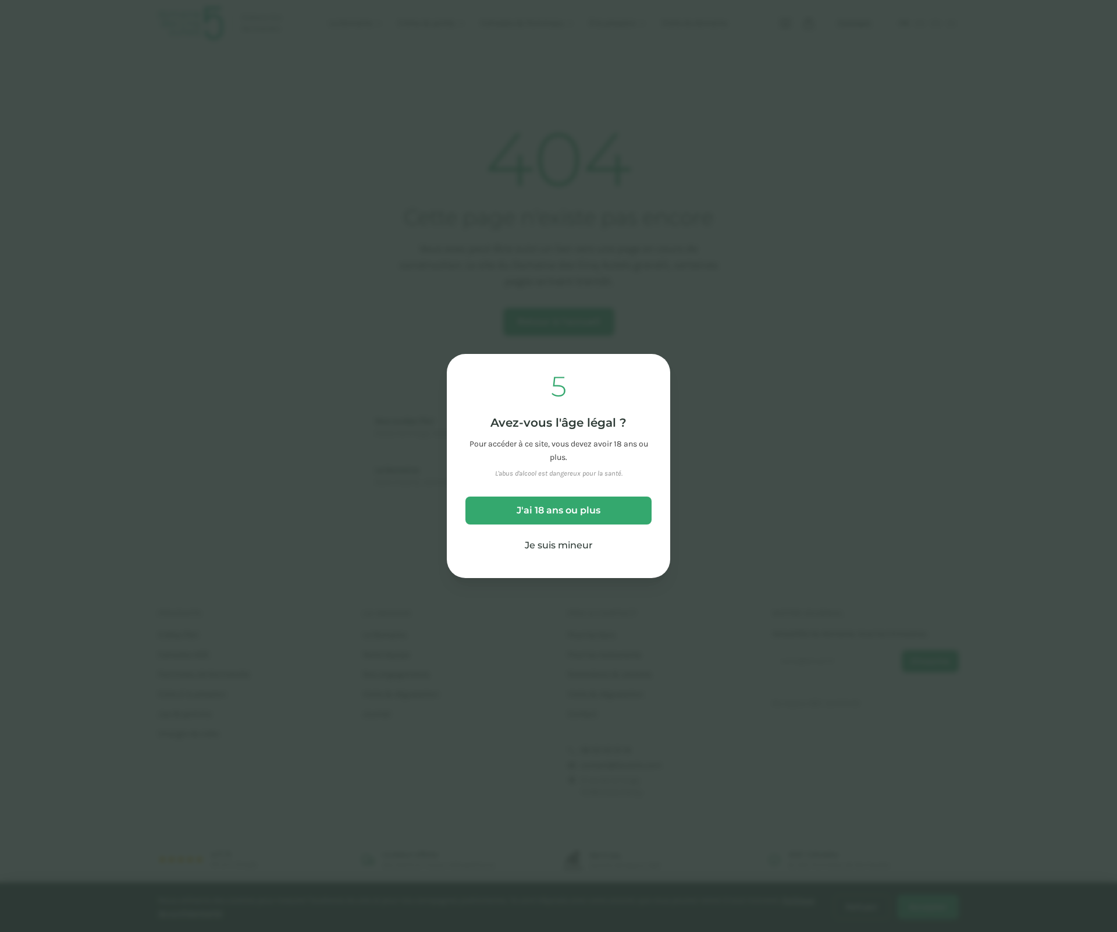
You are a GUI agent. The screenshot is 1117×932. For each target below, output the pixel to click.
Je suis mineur (559, 545)
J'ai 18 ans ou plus (558, 510)
